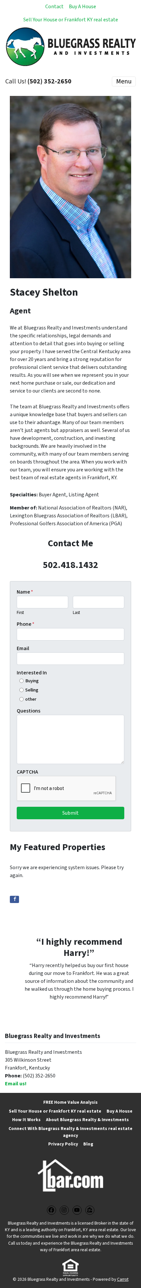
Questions (28, 710)
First (20, 613)
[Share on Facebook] (14, 899)
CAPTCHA (27, 772)
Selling (31, 690)
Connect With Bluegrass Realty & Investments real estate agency (70, 1131)
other (30, 699)
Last (76, 613)
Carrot (123, 1279)
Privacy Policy (63, 1144)
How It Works (26, 1120)
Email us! (16, 1083)
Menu (123, 81)
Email (23, 648)
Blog (88, 1144)
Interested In (32, 672)
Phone (25, 624)
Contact (54, 6)
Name (25, 592)
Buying (32, 680)
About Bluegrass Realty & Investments (87, 1120)
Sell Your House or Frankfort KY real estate (70, 19)
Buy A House (82, 6)
